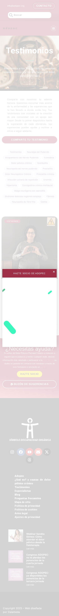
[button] (54, 272)
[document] (29, 308)
